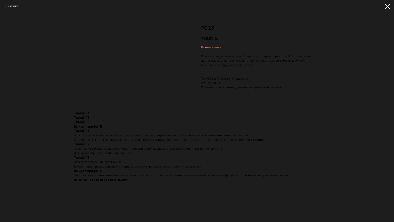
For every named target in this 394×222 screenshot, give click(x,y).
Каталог (13, 6)
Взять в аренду (211, 47)
